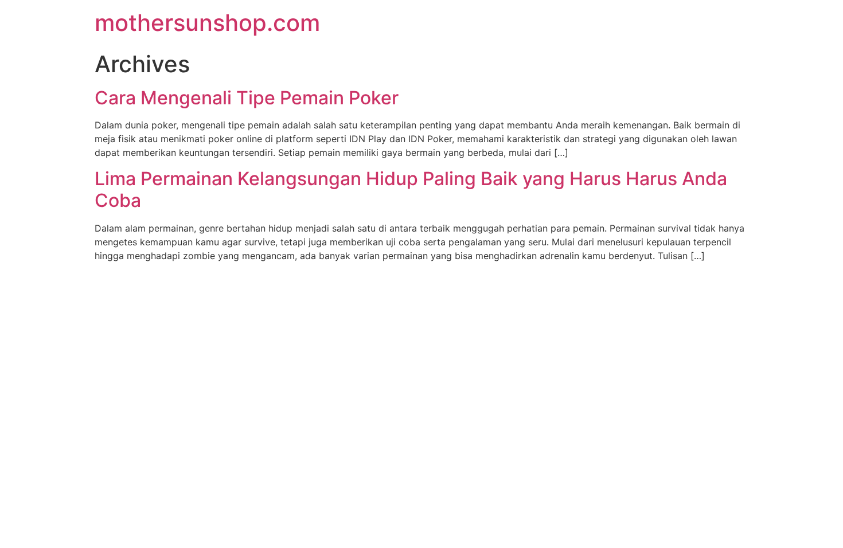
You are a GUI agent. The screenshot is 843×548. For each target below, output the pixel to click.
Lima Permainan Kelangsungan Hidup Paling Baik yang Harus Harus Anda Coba (411, 189)
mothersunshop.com (207, 23)
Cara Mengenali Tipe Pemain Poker (247, 98)
